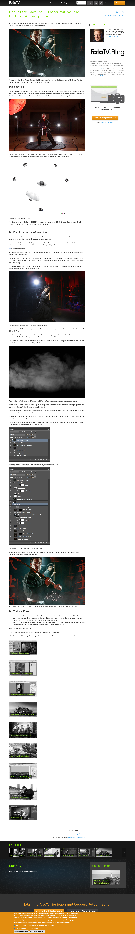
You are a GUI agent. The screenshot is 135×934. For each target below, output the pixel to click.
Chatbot (18, 928)
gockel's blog (81, 834)
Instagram (116, 15)
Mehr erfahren (67, 922)
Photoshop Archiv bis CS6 (76, 837)
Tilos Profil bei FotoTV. (112, 36)
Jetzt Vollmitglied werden (105, 118)
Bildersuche (96, 3)
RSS (123, 15)
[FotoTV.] (14, 2)
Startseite (12, 8)
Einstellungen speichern (21, 931)
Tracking (18, 925)
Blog (20, 8)
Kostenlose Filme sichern (83, 911)
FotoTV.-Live (51, 3)
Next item (124, 852)
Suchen (90, 3)
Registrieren (120, 3)
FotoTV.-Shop (62, 3)
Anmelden (108, 3)
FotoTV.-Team (101, 76)
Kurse (43, 3)
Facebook (108, 15)
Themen (35, 3)
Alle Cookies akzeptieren (37, 931)
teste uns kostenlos (106, 122)
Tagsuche (101, 3)
